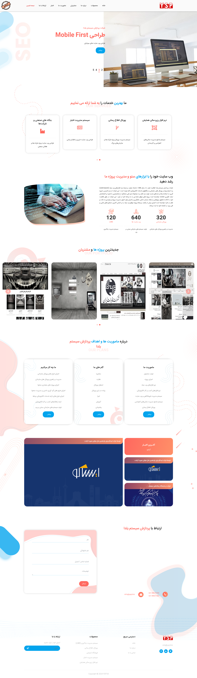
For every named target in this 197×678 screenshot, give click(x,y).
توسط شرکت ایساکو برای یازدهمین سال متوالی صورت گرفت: (152, 460)
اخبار (52, 5)
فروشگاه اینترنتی (92, 652)
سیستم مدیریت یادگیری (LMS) (87, 643)
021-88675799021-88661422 (154, 594)
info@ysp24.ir (129, 594)
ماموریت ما (62, 5)
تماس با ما (131, 652)
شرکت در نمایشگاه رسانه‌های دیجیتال (160, 486)
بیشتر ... (148, 414)
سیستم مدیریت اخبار (90, 657)
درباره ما (83, 5)
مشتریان (73, 5)
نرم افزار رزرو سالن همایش (89, 662)
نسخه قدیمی (30, 5)
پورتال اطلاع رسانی (91, 648)
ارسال (84, 583)
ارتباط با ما (42, 5)
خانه (103, 5)
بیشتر (100, 50)
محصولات (94, 5)
